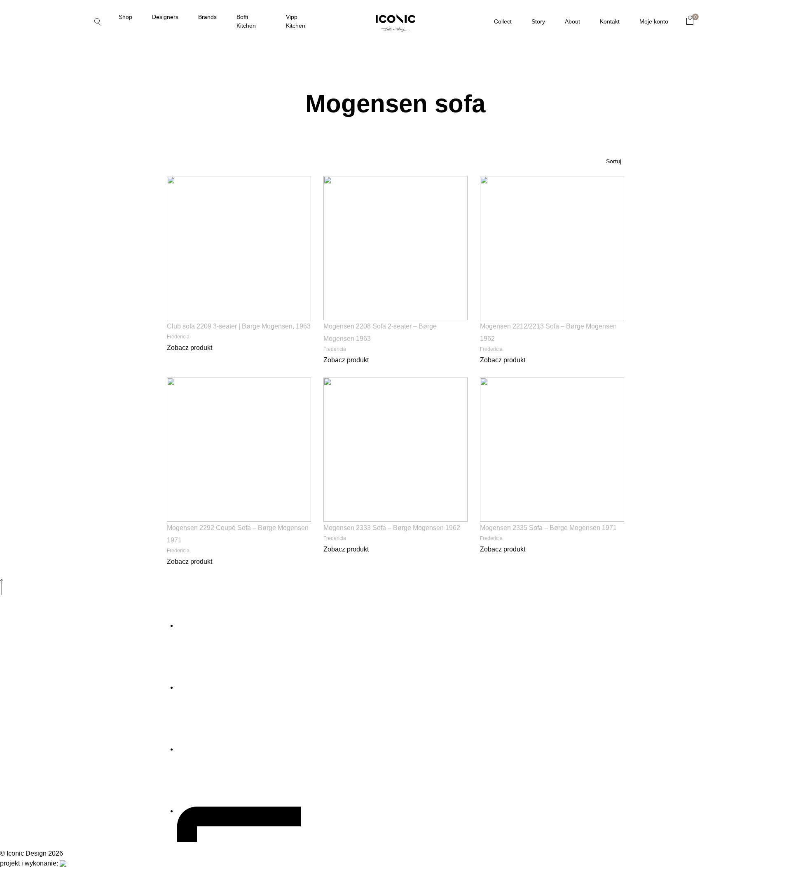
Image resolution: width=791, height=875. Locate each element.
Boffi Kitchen (246, 21)
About (572, 21)
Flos (74, 377)
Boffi (75, 66)
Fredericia (88, 400)
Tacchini (626, 133)
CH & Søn (83, 333)
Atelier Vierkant (102, 266)
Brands (207, 17)
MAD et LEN (88, 556)
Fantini (79, 355)
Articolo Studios (104, 244)
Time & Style (91, 110)
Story (538, 21)
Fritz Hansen (93, 422)
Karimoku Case (98, 489)
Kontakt (610, 21)
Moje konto (653, 21)
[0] (689, 20)
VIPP (616, 222)
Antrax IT (85, 222)
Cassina (81, 155)
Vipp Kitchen (295, 21)
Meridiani (628, 66)
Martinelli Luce (100, 578)
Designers (165, 17)
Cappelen (85, 311)
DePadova (85, 88)
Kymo (75, 511)
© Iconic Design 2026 (31, 853)
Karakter (85, 467)
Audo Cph (85, 288)
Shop (125, 17)
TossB (621, 155)
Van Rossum (90, 199)
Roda (619, 110)
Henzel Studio (96, 444)
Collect (503, 21)
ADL (71, 133)
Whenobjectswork (651, 199)
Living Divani (92, 177)
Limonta (82, 533)
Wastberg (630, 177)
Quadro (625, 88)
